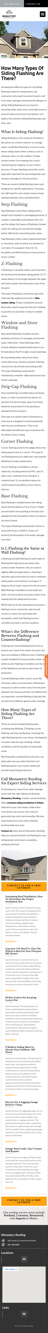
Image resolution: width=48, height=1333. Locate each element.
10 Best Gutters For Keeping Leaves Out (20, 998)
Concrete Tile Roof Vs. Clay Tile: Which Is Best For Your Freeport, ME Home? (23, 951)
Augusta (20, 1218)
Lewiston (22, 1215)
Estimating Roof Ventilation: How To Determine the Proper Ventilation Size (24, 899)
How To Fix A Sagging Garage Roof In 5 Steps (21, 1103)
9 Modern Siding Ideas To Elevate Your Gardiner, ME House (20, 1049)
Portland (9, 1215)
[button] (42, 14)
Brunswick (37, 1215)
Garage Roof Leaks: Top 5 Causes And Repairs (23, 1150)
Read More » (11, 941)
